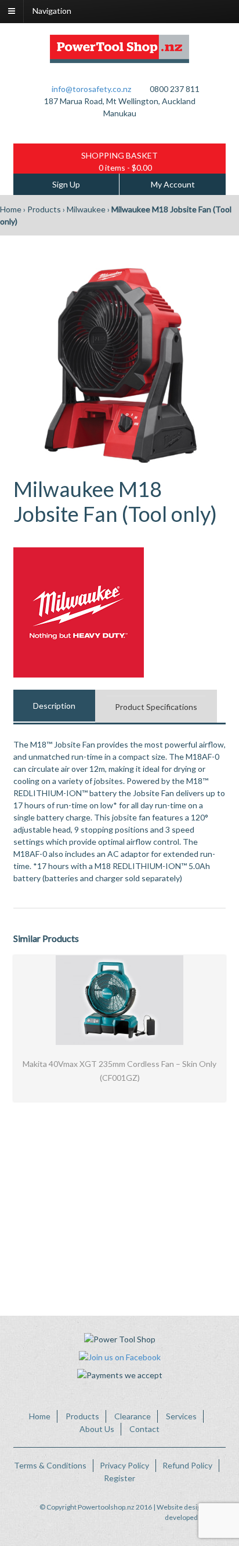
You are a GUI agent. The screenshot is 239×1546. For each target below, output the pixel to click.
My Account (173, 184)
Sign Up (66, 184)
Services (181, 1416)
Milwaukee (86, 209)
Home (10, 209)
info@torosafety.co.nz (91, 89)
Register (119, 1478)
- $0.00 (125, 167)
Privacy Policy (124, 1465)
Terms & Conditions (50, 1465)
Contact (144, 1429)
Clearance (132, 1416)
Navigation (51, 11)
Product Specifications (156, 707)
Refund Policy (187, 1465)
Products (44, 209)
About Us (96, 1429)
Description (54, 706)
